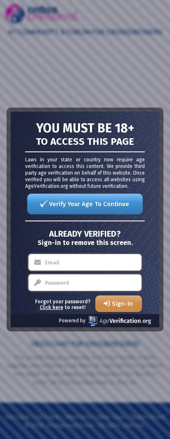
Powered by (72, 321)
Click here (51, 307)
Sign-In (122, 303)
